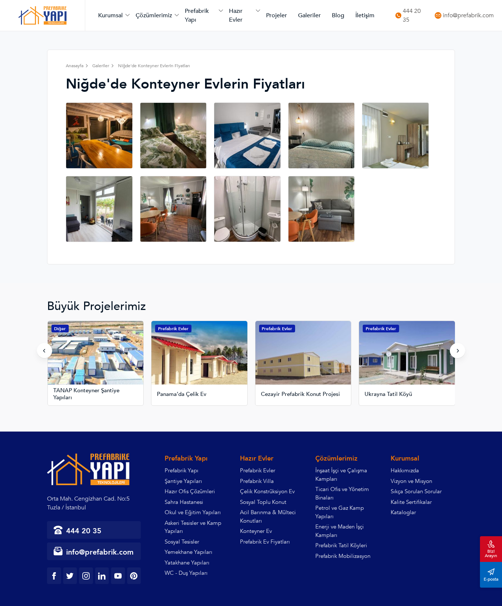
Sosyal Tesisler (182, 541)
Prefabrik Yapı (197, 15)
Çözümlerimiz (154, 15)
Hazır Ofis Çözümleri (190, 491)
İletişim (364, 15)
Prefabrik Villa (257, 481)
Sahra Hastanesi (184, 502)
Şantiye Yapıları (183, 481)
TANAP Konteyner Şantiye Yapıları (86, 394)
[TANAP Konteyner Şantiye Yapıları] (96, 358)
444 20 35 (412, 15)
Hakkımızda (405, 470)
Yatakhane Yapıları (187, 562)
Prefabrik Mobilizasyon (342, 556)
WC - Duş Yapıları (186, 573)
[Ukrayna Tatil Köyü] (407, 358)
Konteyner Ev (256, 531)
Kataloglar (403, 512)
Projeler (276, 15)
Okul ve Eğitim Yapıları (193, 512)
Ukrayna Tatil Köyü (388, 394)
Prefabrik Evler (173, 329)
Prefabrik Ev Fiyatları (265, 541)
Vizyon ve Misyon (411, 481)
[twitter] (70, 575)
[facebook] (54, 575)
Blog (338, 15)
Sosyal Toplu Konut (263, 502)
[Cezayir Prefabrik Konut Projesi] (303, 358)
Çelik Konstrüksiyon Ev (267, 491)
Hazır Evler (236, 15)
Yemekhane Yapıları (188, 552)
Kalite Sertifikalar (411, 502)
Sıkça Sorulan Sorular (416, 491)
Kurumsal (110, 15)
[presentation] (44, 350)
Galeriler (309, 15)
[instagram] (86, 575)
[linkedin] (102, 575)
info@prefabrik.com (468, 15)
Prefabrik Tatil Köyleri (341, 545)
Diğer (60, 329)
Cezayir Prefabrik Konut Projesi (300, 394)
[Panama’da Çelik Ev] (199, 358)
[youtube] (118, 575)
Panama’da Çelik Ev (182, 394)
